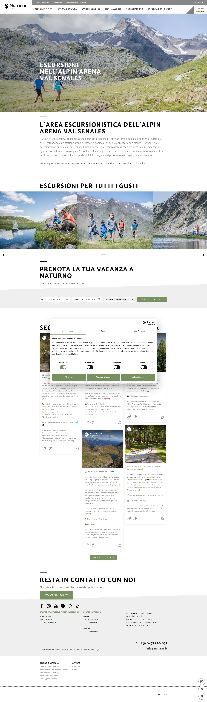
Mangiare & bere (91, 9)
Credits (79, 650)
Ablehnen (69, 377)
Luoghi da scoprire (43, 2)
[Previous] (3, 255)
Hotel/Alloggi (113, 9)
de (195, 2)
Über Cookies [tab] (139, 331)
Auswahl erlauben (103, 377)
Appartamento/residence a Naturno (54, 670)
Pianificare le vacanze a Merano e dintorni (70, 2)
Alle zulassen (138, 377)
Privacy (72, 650)
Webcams (76, 667)
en (202, 2)
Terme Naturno (134, 9)
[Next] (203, 255)
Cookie (86, 650)
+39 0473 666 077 (50, 622)
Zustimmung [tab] (67, 331)
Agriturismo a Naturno (49, 676)
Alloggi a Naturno (49, 663)
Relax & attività (43, 9)
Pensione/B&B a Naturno (50, 673)
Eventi (74, 670)
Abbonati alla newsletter (57, 595)
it (198, 2)
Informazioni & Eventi (160, 9)
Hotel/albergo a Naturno (50, 667)
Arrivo (44, 299)
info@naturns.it (156, 648)
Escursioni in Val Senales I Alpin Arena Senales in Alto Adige (113, 163)
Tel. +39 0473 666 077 (150, 643)
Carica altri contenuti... (103, 557)
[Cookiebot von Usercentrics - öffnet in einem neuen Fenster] (144, 323)
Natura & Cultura (67, 9)
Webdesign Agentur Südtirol (43, 694)
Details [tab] (103, 331)
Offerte (76, 663)
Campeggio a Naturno (48, 679)
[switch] (90, 367)
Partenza (78, 299)
